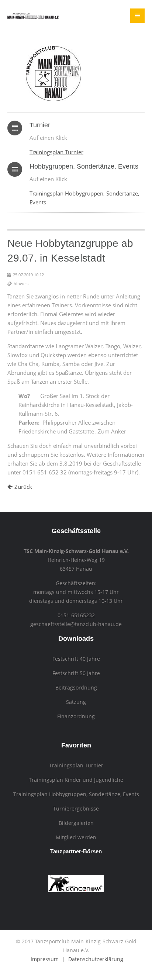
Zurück (23, 486)
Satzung (76, 702)
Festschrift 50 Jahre (76, 673)
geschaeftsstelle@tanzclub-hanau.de (76, 624)
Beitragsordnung (76, 687)
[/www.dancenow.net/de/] (76, 890)
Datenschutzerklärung (95, 959)
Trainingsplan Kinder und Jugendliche (76, 780)
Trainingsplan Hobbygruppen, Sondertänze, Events (76, 794)
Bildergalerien (76, 823)
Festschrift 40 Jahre (76, 659)
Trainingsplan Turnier (56, 152)
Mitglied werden (76, 837)
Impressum (45, 959)
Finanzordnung (76, 716)
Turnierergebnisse (76, 808)
